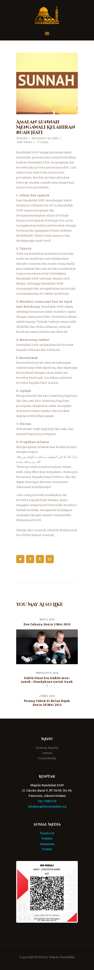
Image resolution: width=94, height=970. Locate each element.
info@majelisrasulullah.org (47, 806)
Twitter (47, 849)
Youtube (47, 838)
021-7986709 (47, 801)
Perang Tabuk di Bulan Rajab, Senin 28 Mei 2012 (47, 702)
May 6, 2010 (47, 619)
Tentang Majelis (47, 748)
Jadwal (47, 753)
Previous (24, 891)
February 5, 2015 (47, 673)
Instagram (47, 844)
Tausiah (21, 138)
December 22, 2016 (44, 138)
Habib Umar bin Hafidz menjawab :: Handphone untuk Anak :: (47, 681)
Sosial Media (47, 758)
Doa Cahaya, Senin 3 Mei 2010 (47, 624)
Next (70, 891)
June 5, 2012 (47, 696)
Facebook (47, 833)
